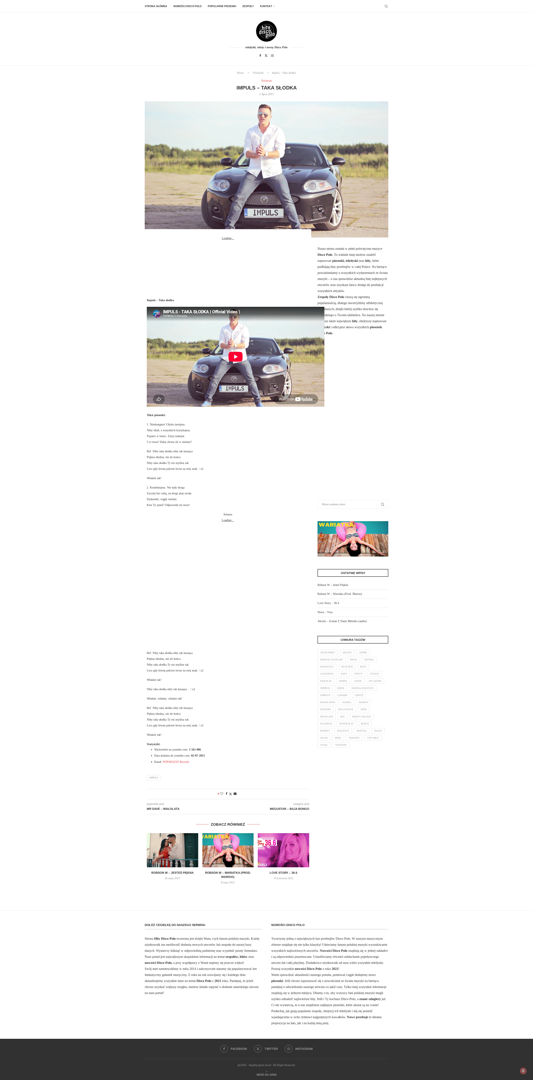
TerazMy (354, 738)
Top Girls (373, 738)
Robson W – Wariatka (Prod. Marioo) (340, 593)
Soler (324, 738)
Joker (340, 688)
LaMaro (342, 695)
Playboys (326, 723)
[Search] (386, 6)
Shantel (361, 731)
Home (240, 72)
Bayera (369, 659)
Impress (325, 688)
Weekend (341, 745)
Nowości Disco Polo (187, 6)
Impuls (153, 777)
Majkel (347, 702)
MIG (342, 716)
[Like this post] (221, 793)
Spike (338, 738)
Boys (363, 666)
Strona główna (156, 6)
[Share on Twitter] (230, 794)
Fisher (343, 681)
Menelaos (326, 716)
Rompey (325, 731)
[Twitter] (266, 55)
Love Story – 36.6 (283, 872)
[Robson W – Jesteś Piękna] (172, 850)
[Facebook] (260, 55)
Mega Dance (345, 709)
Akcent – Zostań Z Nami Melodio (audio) (342, 621)
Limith (359, 695)
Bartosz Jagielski (331, 659)
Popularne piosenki (222, 6)
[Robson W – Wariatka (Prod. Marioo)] (228, 850)
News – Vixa (325, 612)
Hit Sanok (375, 681)
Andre (363, 652)
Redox (365, 723)
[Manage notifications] (523, 1071)
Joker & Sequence (362, 688)
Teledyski (258, 72)
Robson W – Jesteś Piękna (172, 872)
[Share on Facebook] (226, 793)
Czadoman (327, 673)
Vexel (324, 745)
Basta (353, 659)
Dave (344, 673)
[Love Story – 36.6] (283, 850)
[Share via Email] (235, 793)
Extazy (374, 673)
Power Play (346, 723)
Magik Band (327, 702)
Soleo (378, 731)
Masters (325, 709)
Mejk (364, 709)
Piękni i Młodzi (361, 716)
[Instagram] (272, 55)
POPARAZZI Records (176, 761)
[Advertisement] (228, 267)
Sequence (343, 731)
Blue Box (347, 666)
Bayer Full (327, 666)
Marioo (363, 702)
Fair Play (326, 681)
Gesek (358, 681)
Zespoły (248, 6)
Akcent (347, 652)
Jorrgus (325, 695)
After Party (327, 652)
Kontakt (266, 6)
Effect (358, 673)
